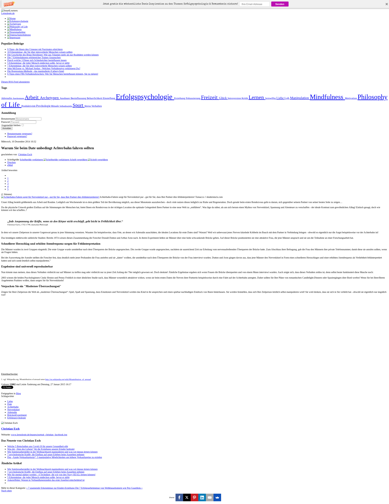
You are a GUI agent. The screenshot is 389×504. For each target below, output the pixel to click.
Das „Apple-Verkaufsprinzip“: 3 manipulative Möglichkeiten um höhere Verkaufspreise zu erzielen (54, 457)
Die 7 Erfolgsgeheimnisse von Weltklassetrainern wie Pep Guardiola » (109, 488)
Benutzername (8, 118)
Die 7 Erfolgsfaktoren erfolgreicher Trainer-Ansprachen (34, 57)
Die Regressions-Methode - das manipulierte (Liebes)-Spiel (35, 71)
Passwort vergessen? (17, 136)
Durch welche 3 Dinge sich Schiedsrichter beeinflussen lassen (37, 60)
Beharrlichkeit (95, 98)
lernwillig (270, 98)
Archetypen (50, 98)
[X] (187, 497)
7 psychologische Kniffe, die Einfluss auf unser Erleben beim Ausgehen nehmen (45, 454)
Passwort (5, 122)
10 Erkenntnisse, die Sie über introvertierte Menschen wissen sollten (39, 52)
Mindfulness (327, 96)
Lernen (257, 97)
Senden (279, 4)
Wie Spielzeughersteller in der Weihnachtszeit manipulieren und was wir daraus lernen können (52, 452)
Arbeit (32, 97)
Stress (87, 106)
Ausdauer (65, 98)
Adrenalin (7, 98)
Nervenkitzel (13, 409)
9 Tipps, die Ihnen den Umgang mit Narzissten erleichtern (35, 49)
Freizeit (210, 97)
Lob (287, 98)
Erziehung (180, 98)
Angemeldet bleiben (11, 125)
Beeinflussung (79, 98)
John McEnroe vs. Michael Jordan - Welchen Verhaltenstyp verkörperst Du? (43, 68)
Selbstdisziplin (66, 106)
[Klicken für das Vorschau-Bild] (50, 197)
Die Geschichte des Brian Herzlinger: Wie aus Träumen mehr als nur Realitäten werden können (53, 54)
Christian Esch (25, 154)
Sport (78, 105)
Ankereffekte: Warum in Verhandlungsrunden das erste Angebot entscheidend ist (45, 480)
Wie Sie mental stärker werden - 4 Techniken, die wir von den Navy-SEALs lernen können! (51, 474)
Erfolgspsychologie (145, 97)
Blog (18, 393)
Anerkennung (19, 98)
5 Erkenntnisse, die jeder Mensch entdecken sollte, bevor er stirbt (38, 63)
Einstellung (109, 98)
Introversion (235, 98)
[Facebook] (179, 497)
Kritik (245, 98)
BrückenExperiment (17, 415)
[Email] (209, 497)
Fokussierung (193, 98)
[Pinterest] (194, 497)
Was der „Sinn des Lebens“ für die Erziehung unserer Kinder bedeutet (40, 449)
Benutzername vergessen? (19, 133)
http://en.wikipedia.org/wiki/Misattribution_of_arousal (68, 379)
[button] (170, 4)
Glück (223, 98)
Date (9, 404)
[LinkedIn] (202, 497)
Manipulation (300, 98)
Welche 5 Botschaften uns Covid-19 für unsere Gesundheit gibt (37, 446)
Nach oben (6, 490)
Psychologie (43, 105)
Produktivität (28, 106)
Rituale (55, 106)
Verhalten (96, 106)
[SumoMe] (217, 497)
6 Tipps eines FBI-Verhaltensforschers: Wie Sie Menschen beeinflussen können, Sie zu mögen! (52, 74)
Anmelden (6, 128)
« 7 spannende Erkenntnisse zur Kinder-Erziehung (50, 488)
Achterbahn (13, 407)
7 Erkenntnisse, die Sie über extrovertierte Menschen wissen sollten (39, 65)
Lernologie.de (8, 13)
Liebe (280, 98)
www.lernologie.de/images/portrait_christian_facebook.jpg (39, 434)
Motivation (351, 98)
